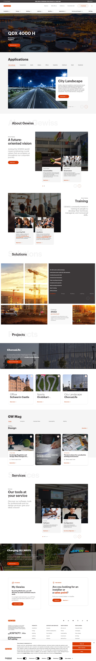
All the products (53, 290)
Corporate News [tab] (36, 421)
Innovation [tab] (22, 421)
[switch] (37, 658)
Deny (82, 651)
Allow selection (81, 647)
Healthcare (64, 65)
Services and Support (76, 11)
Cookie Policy (26, 653)
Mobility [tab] (65, 421)
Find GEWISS (49, 633)
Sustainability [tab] (52, 421)
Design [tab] (9, 421)
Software (48, 638)
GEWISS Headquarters (51, 630)
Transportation (23, 65)
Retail (72, 65)
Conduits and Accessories (55, 282)
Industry (39, 65)
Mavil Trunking (53, 288)
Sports (31, 65)
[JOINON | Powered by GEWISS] (17, 633)
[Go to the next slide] (86, 106)
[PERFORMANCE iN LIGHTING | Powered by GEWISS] (17, 638)
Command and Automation (56, 277)
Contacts (48, 628)
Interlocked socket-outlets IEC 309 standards (60, 272)
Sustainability (64, 633)
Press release (78, 633)
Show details (68, 658)
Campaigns (77, 630)
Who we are (63, 628)
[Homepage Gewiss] (7, 6)
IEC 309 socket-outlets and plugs (57, 269)
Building (28, 11)
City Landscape (11, 65)
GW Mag (90, 11)
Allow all (82, 643)
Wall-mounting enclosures (56, 285)
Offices (47, 65)
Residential (80, 65)
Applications (62, 11)
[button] (70, 106)
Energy (17, 11)
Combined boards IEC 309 (56, 275)
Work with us (63, 638)
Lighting (39, 11)
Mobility (50, 11)
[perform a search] (91, 6)
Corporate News (78, 628)
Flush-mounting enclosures (56, 280)
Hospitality (55, 65)
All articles (84, 428)
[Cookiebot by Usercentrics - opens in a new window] (8, 658)
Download (77, 638)
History (62, 630)
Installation (6, 11)
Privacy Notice (58, 653)
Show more (62, 96)
